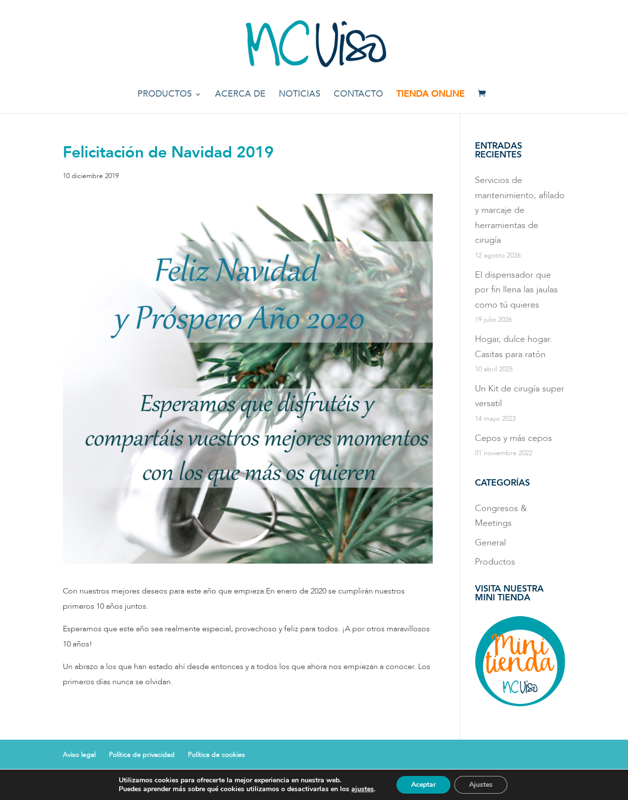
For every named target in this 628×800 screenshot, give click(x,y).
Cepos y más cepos (513, 438)
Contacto (358, 95)
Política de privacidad (142, 754)
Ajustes (481, 784)
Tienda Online (430, 95)
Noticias (299, 95)
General (490, 543)
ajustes (362, 789)
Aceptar (423, 784)
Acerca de (240, 95)
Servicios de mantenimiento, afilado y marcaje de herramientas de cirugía (520, 210)
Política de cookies (216, 754)
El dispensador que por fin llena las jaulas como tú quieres (516, 290)
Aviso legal (79, 754)
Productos (164, 95)
